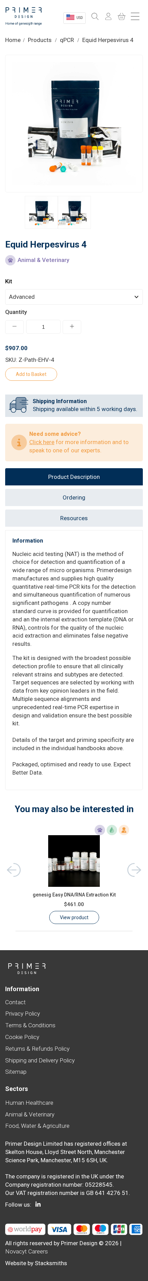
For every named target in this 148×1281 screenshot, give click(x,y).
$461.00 (74, 904)
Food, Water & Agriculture (37, 1125)
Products (40, 39)
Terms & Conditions (30, 1025)
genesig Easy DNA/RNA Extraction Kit (74, 894)
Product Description (74, 476)
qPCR (67, 39)
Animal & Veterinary (29, 1114)
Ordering (74, 497)
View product (74, 917)
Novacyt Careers (26, 1251)
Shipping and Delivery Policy (40, 1060)
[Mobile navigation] (136, 17)
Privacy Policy (22, 1013)
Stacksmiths (51, 1263)
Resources (74, 518)
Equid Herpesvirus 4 (108, 39)
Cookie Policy (22, 1036)
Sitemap (16, 1071)
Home (13, 39)
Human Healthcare (29, 1102)
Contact (15, 1002)
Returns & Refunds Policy (37, 1048)
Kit (8, 281)
